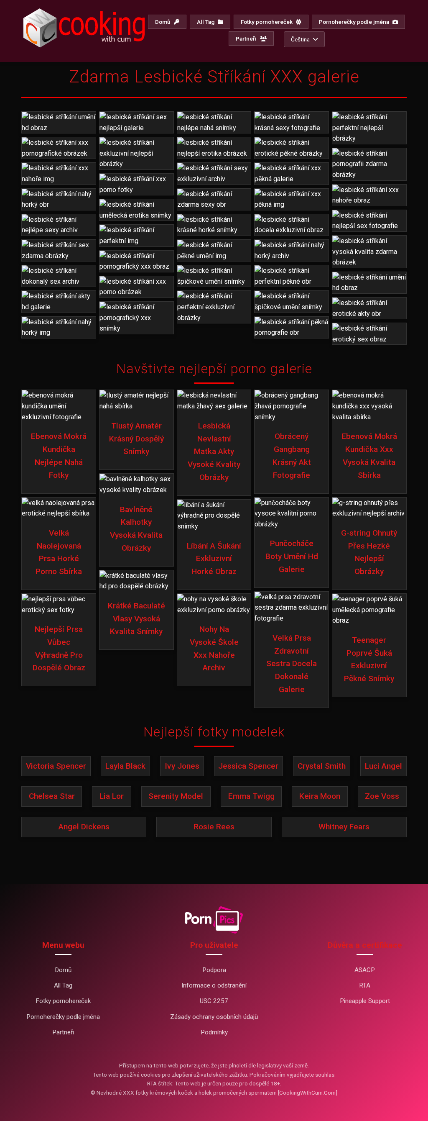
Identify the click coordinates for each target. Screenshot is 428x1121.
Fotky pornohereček (267, 21)
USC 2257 (214, 1001)
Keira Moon (319, 796)
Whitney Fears (343, 826)
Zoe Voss (382, 796)
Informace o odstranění (214, 985)
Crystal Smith (322, 766)
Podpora (214, 970)
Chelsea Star (52, 796)
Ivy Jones (182, 766)
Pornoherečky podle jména (354, 21)
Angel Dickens (84, 826)
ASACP (364, 970)
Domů (163, 21)
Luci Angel (383, 766)
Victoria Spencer (56, 766)
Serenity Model (175, 796)
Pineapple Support (365, 1001)
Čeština (300, 39)
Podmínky (214, 1032)
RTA (364, 985)
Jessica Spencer (248, 766)
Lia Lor (111, 796)
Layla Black (125, 766)
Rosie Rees (214, 826)
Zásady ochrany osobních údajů (214, 1017)
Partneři (247, 38)
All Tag (206, 21)
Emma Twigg (251, 796)
